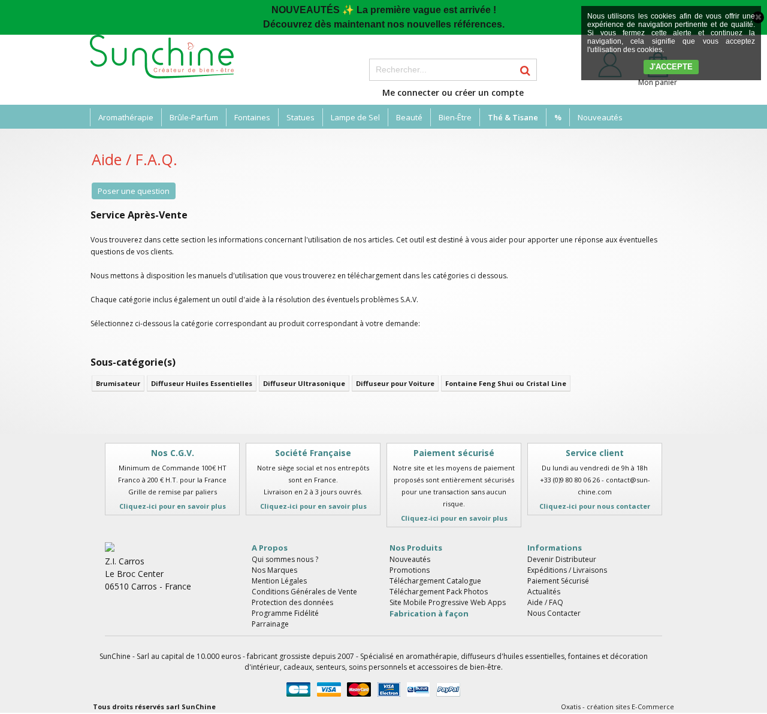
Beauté (409, 117)
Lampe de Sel (355, 117)
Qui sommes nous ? (285, 559)
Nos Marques (274, 570)
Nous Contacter (554, 613)
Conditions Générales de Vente (304, 592)
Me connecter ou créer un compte (453, 92)
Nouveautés (600, 117)
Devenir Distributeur (561, 559)
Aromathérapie (125, 117)
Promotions (409, 570)
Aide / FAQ (545, 602)
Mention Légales (279, 581)
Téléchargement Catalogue (435, 581)
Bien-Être (455, 117)
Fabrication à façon (429, 613)
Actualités (543, 592)
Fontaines (252, 117)
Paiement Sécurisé (558, 581)
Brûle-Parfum (194, 117)
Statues (300, 117)
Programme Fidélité (285, 613)
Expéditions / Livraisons (567, 570)
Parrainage (270, 624)
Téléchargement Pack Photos (438, 592)
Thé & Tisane (513, 117)
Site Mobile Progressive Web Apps (447, 602)
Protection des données (292, 602)
